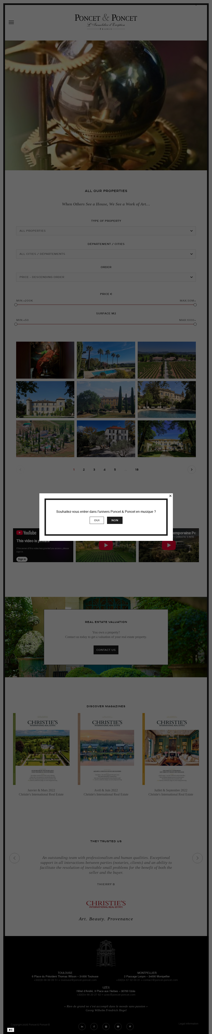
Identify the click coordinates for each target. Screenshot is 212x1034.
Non (114, 520)
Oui (97, 520)
